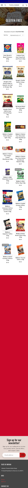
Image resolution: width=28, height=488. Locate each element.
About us (3, 481)
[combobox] (16, 35)
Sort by (6, 35)
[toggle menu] (1, 5)
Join (22, 455)
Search (3, 479)
